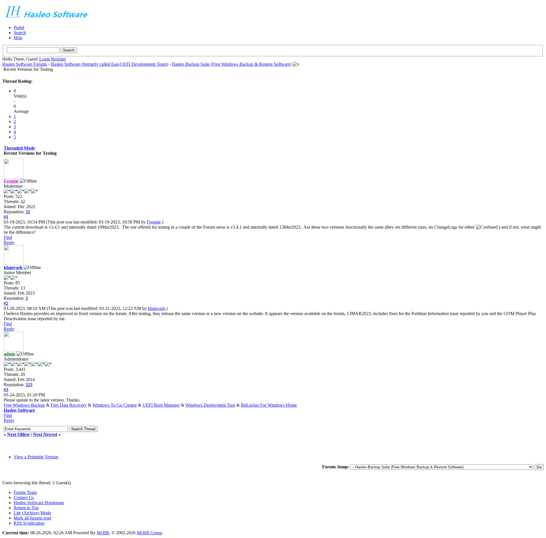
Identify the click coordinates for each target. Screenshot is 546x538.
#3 (6, 389)
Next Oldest (18, 434)
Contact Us (24, 497)
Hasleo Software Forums (24, 64)
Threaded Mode (19, 148)
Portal (19, 27)
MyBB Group (149, 532)
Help (18, 37)
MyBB (103, 532)
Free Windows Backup (24, 405)
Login (44, 59)
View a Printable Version (36, 456)
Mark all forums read (32, 518)
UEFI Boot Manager (161, 405)
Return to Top (26, 507)
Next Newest (45, 434)
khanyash (13, 267)
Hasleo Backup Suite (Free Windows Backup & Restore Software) (231, 64)
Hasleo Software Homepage (39, 502)
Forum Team (25, 492)
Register (58, 59)
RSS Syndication (29, 523)
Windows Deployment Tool (210, 405)
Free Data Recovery (69, 405)
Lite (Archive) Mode (32, 512)
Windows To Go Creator (114, 405)
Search (20, 32)
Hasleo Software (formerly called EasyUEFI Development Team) (109, 64)
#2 (6, 303)
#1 (6, 216)
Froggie (154, 222)
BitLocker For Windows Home (269, 405)
